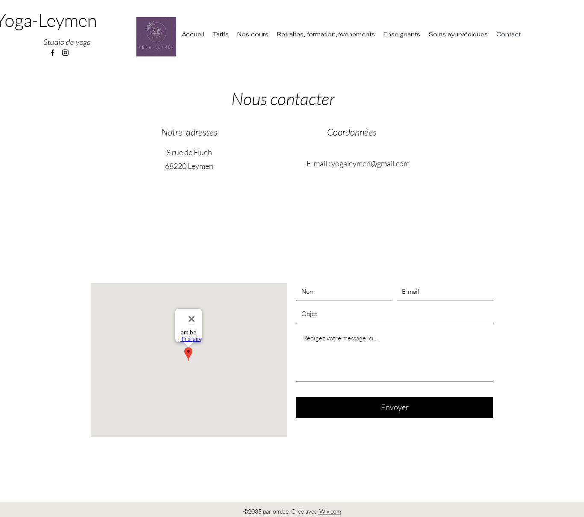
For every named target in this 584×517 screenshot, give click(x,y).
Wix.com (329, 511)
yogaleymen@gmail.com (370, 163)
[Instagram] (65, 52)
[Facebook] (52, 52)
